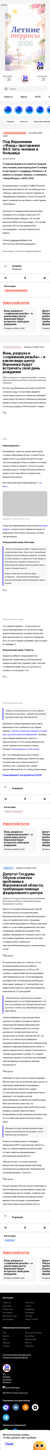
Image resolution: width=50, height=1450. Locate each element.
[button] (45, 493)
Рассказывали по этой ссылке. (25, 749)
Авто (5, 1339)
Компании (29, 1312)
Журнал (6, 1342)
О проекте (7, 1379)
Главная (10, 121)
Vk (15, 1407)
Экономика (8, 1319)
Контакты (7, 1382)
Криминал (29, 1309)
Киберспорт (31, 1339)
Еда (4, 1332)
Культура (7, 1306)
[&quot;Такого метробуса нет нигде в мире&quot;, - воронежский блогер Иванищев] (8, 110)
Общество (8, 1309)
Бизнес (6, 1336)
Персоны (29, 1346)
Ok (25, 1407)
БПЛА (38, 97)
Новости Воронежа (12, 347)
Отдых (6, 1346)
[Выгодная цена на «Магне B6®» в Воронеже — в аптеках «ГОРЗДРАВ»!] (29, 110)
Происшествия (10, 1316)
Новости (8, 97)
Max (6, 1407)
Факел (24, 97)
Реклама (6, 1377)
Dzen (35, 1407)
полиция (14, 240)
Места (28, 1342)
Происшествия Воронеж (14, 133)
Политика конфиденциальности (17, 1355)
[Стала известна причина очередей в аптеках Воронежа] (19, 110)
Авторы (28, 1316)
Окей (9, 1444)
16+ (4, 1374)
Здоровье (30, 1336)
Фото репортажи (33, 1332)
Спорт (28, 1306)
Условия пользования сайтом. (15, 1357)
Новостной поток (16, 303)
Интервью (8, 1312)
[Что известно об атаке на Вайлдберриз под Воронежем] (40, 110)
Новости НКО (31, 1319)
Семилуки (25, 171)
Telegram (6, 1417)
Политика (8, 868)
